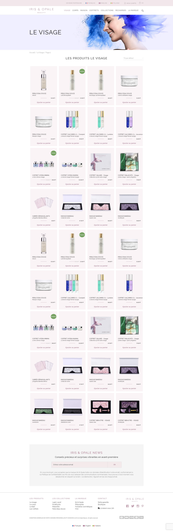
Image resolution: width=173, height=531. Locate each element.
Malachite (55, 507)
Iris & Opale (79, 502)
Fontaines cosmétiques (83, 507)
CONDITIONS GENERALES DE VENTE (39, 518)
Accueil (32, 52)
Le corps (32, 504)
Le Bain (32, 507)
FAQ (76, 509)
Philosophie (79, 504)
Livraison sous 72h (107, 508)
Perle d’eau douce (58, 509)
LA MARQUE (133, 10)
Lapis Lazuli (56, 502)
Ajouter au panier (43, 102)
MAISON (83, 10)
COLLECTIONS (107, 10)
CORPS (75, 10)
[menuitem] (89, 3)
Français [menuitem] (91, 3)
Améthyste (56, 504)
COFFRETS (94, 10)
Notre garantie (103, 502)
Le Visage (40, 52)
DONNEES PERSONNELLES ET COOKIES (61, 518)
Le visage (33, 502)
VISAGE (67, 10)
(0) (142, 3)
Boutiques (101, 504)
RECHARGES (120, 10)
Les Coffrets (33, 509)
